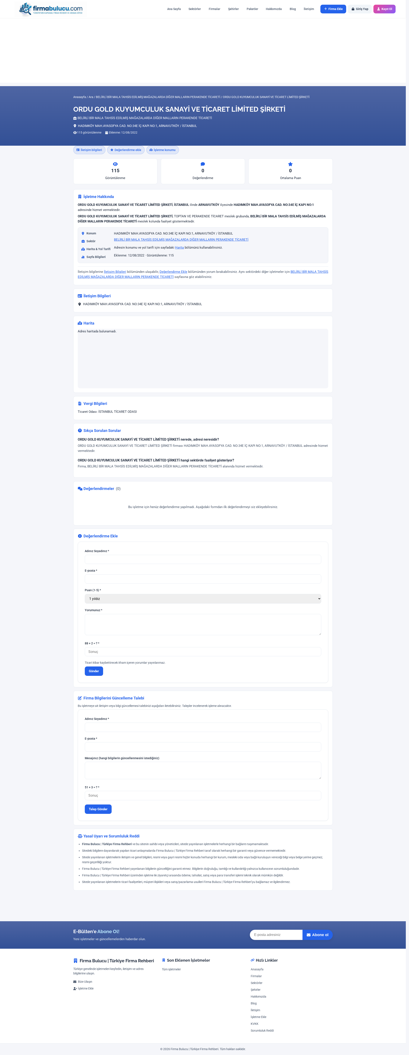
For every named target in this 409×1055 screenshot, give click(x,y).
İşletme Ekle (86, 988)
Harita (179, 247)
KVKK (254, 1024)
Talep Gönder (98, 809)
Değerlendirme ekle (128, 150)
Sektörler (195, 9)
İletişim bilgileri (91, 150)
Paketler (252, 9)
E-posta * (91, 571)
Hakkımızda (274, 9)
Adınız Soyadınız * (97, 551)
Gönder (94, 671)
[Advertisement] (203, 50)
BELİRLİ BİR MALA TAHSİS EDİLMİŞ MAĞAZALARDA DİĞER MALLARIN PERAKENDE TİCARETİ (181, 240)
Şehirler (233, 9)
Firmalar (214, 9)
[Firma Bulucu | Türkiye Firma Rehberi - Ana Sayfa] (48, 9)
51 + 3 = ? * (92, 787)
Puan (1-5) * (93, 590)
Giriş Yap (362, 9)
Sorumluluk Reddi (262, 1030)
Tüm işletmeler (171, 969)
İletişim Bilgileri (115, 272)
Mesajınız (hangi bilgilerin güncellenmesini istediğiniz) (122, 758)
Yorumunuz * (93, 610)
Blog (293, 9)
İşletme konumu (165, 150)
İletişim (309, 9)
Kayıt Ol (387, 9)
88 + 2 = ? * (92, 643)
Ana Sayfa (174, 9)
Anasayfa (257, 969)
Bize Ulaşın (85, 982)
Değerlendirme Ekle (173, 272)
